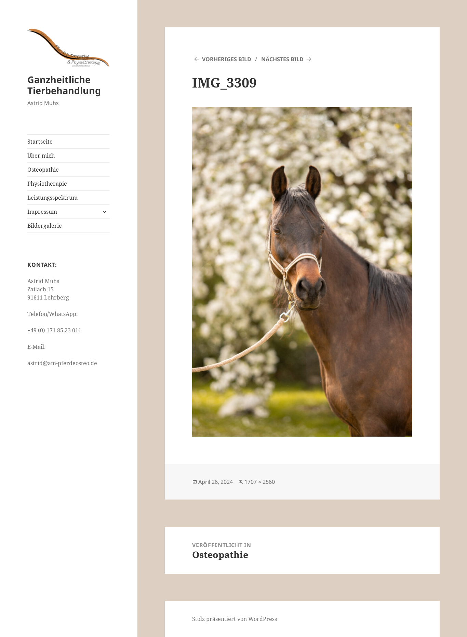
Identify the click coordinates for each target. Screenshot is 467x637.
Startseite (40, 141)
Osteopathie (43, 169)
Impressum (42, 211)
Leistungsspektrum (52, 197)
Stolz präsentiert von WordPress (234, 619)
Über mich (41, 155)
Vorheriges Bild (226, 59)
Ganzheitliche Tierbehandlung (64, 85)
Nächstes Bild (282, 59)
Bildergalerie (44, 225)
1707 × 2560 (259, 482)
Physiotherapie (47, 183)
